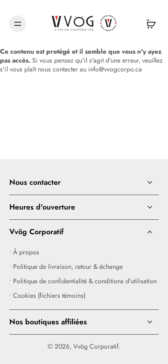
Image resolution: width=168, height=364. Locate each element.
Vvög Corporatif (96, 346)
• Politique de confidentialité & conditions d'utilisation (83, 281)
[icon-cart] (148, 23)
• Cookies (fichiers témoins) (47, 295)
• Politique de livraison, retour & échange (66, 266)
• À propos (24, 252)
